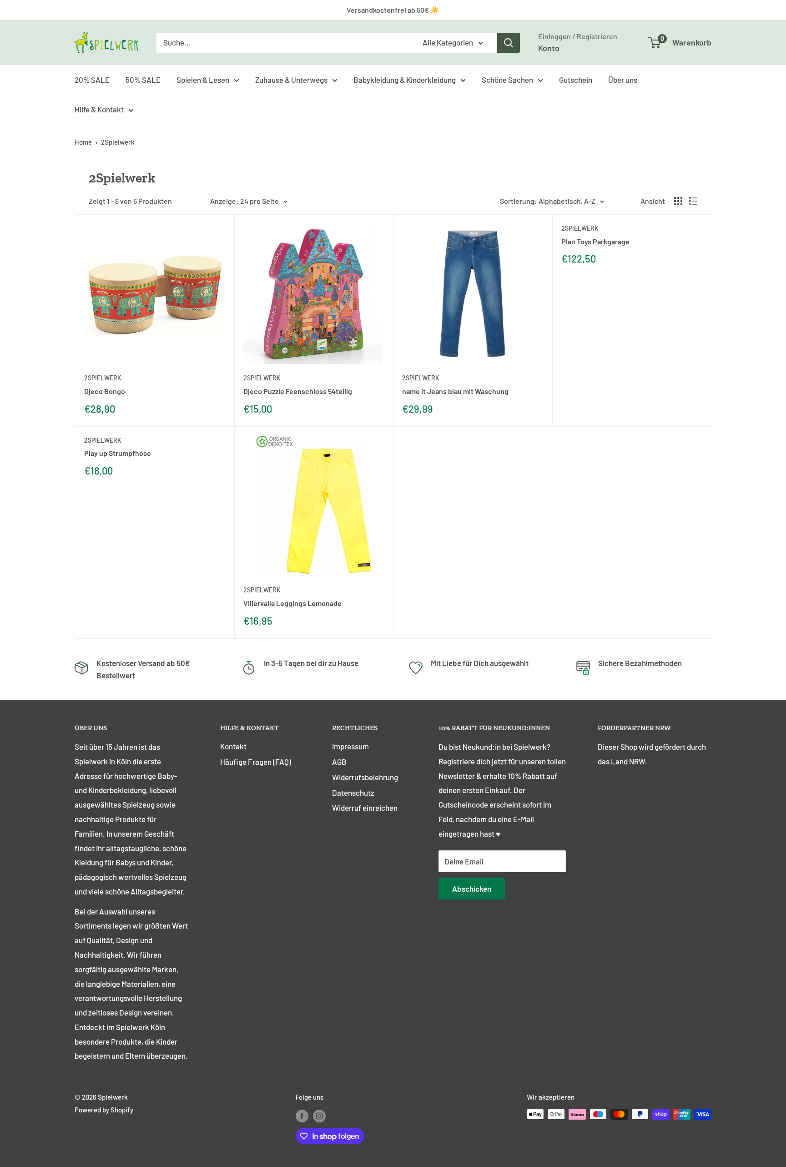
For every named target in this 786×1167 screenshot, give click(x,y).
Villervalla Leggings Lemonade (292, 603)
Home (83, 142)
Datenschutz (353, 792)
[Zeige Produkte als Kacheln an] (678, 201)
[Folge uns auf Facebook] (302, 1115)
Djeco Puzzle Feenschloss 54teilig (297, 391)
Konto (548, 48)
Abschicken (471, 888)
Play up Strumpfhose (117, 453)
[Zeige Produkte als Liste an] (693, 201)
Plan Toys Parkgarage (595, 241)
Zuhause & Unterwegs (291, 79)
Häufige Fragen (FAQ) (255, 761)
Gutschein (575, 79)
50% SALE (143, 79)
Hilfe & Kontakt (99, 109)
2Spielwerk (118, 142)
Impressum (350, 746)
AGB (339, 761)
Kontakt (233, 746)
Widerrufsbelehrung (365, 777)
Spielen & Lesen (202, 79)
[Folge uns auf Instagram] (319, 1115)
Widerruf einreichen (365, 807)
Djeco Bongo (104, 391)
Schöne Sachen (507, 79)
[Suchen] (508, 43)
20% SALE (92, 79)
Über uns (622, 79)
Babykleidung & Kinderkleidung (404, 79)
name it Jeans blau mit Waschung (455, 391)
